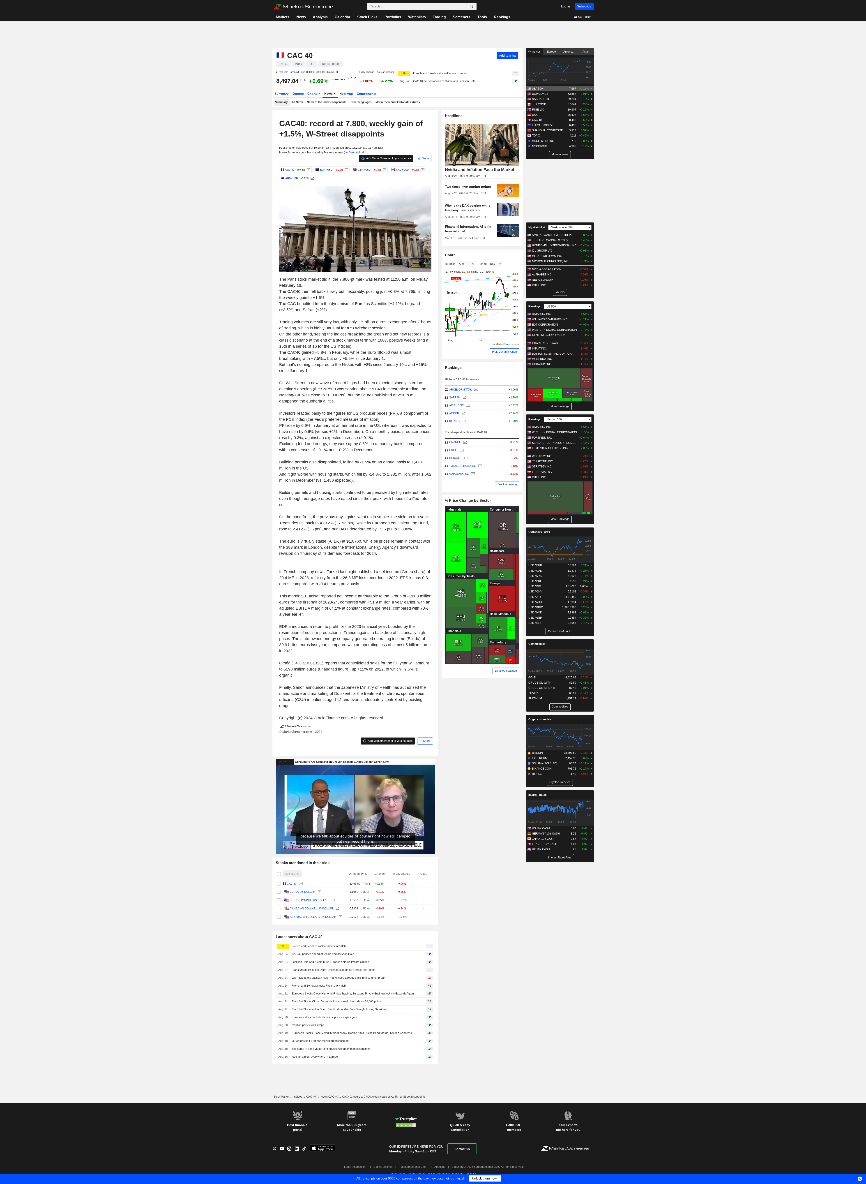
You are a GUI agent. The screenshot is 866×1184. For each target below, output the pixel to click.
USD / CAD (535, 570)
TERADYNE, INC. (543, 461)
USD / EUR (535, 565)
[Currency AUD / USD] (311, 178)
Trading (439, 17)
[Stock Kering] (463, 421)
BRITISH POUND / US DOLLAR (309, 900)
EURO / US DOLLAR (302, 891)
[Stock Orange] (464, 442)
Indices (536, 51)
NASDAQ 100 (540, 99)
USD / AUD (535, 602)
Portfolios (393, 17)
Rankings (502, 17)
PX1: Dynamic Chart (504, 351)
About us (439, 1166)
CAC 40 (292, 883)
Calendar (342, 17)
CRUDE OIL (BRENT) (541, 687)
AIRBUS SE (456, 405)
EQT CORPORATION (545, 324)
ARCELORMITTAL (460, 389)
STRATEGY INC (542, 466)
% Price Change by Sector (468, 500)
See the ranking (507, 484)
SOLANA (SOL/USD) (544, 763)
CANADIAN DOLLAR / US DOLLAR (311, 908)
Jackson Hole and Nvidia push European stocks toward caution (330, 962)
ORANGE (455, 442)
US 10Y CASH (541, 828)
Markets (282, 17)
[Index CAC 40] (308, 169)
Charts (312, 93)
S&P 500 (537, 88)
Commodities (537, 643)
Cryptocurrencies (539, 719)
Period (483, 264)
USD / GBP (535, 617)
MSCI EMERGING (543, 141)
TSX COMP (539, 104)
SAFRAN (454, 397)
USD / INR (534, 586)
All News (297, 102)
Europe (551, 51)
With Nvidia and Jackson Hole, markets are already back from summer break (338, 977)
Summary (281, 93)
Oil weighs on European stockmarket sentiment (320, 1041)
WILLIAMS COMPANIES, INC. (550, 319)
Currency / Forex (539, 532)
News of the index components (326, 102)
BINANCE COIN (542, 768)
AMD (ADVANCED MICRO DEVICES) (554, 235)
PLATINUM (535, 698)
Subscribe (584, 6)
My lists (559, 292)
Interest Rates (537, 794)
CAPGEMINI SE (459, 473)
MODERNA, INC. (542, 359)
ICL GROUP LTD (542, 250)
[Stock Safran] (464, 397)
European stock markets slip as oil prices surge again (324, 1017)
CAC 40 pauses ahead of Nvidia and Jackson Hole (444, 81)
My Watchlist (536, 227)
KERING (454, 421)
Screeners (461, 17)
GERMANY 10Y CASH (546, 833)
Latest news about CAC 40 (299, 937)
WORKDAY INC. (542, 456)
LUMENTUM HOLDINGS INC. (550, 448)
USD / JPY (534, 597)
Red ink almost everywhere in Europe (315, 1056)
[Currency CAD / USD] (422, 169)
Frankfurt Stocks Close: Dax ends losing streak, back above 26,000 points (337, 1001)
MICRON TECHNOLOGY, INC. (550, 261)
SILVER (533, 693)
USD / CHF (535, 622)
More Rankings (559, 406)
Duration (450, 264)
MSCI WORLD (541, 146)
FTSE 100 (538, 109)
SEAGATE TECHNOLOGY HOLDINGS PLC (554, 442)
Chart (450, 255)
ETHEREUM (539, 758)
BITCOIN (537, 752)
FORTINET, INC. (542, 437)
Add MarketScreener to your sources (388, 158)
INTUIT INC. (539, 285)
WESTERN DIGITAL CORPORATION (554, 329)
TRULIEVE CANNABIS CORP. (550, 240)
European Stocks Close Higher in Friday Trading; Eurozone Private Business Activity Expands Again (353, 993)
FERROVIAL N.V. (542, 472)
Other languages (361, 102)
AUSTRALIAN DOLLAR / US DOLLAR (313, 916)
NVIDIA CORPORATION (546, 269)
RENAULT (455, 458)
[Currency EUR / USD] (345, 169)
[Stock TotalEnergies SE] (479, 466)
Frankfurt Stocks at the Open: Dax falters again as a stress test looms (333, 969)
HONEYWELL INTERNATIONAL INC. (554, 245)
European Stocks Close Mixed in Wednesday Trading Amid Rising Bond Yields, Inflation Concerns (352, 1033)
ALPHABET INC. (542, 274)
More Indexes (560, 154)
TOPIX (536, 135)
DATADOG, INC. (542, 314)
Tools (482, 17)
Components (367, 93)
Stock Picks (367, 17)
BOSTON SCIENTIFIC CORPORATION (554, 353)
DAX (535, 114)
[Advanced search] (472, 6)
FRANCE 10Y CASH (544, 844)
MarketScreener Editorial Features (397, 102)
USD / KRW (535, 607)
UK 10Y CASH (541, 849)
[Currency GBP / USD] (384, 169)
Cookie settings (382, 1166)
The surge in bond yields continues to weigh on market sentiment (331, 1048)
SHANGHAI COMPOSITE (547, 130)
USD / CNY (535, 591)
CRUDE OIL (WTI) (539, 682)
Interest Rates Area (559, 857)
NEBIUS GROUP (542, 279)
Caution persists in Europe (308, 1025)
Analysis (320, 17)
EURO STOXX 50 (542, 125)
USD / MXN (535, 576)
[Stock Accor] (463, 413)
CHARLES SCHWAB (545, 343)
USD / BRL (535, 581)
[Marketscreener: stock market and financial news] (303, 6)
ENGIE (453, 450)
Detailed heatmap (506, 670)
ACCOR (454, 413)
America (568, 51)
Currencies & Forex (560, 631)
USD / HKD (535, 612)
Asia (585, 51)
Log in (565, 6)
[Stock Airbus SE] (467, 405)
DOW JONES (540, 93)
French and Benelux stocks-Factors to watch (440, 73)
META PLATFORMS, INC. (547, 256)
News (301, 17)
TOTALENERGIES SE (462, 465)
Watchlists (417, 17)
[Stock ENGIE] (461, 450)
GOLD (532, 677)
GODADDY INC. (542, 364)
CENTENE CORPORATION (549, 335)
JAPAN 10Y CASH (543, 838)
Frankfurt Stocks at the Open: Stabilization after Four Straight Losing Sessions (339, 1009)
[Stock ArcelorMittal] (475, 389)
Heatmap (346, 93)
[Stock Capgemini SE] (472, 474)
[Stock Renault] (465, 458)
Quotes (298, 93)
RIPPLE (537, 773)
